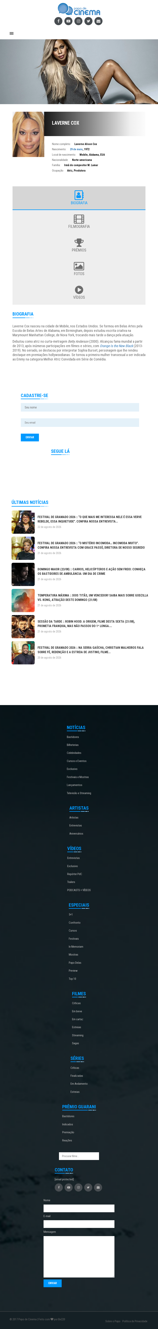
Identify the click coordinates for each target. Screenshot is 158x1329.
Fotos (79, 273)
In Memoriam (76, 946)
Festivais (74, 938)
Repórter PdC (74, 874)
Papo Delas (75, 962)
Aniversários (76, 833)
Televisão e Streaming (79, 793)
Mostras (73, 954)
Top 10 (72, 979)
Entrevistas (75, 825)
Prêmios (79, 250)
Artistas (73, 817)
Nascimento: (59, 149)
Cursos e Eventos (77, 761)
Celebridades (74, 753)
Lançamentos (74, 785)
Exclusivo (72, 769)
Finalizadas (77, 1076)
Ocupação (57, 170)
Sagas (75, 1043)
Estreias (76, 1027)
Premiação (68, 1132)
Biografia (79, 203)
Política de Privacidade (134, 1321)
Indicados (67, 1124)
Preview (73, 970)
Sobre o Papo (112, 1321)
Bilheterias (73, 745)
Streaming (77, 1035)
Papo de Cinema (27, 1319)
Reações (67, 1140)
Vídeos (79, 297)
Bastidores (73, 737)
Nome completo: (61, 144)
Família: (56, 165)
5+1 (71, 914)
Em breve (77, 1011)
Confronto (75, 922)
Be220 (61, 1319)
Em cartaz (77, 1019)
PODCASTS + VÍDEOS (79, 890)
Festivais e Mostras (78, 777)
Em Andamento (79, 1083)
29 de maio (76, 149)
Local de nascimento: (64, 154)
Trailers (71, 882)
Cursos (73, 930)
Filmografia (79, 226)
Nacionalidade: (60, 160)
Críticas (76, 1003)
